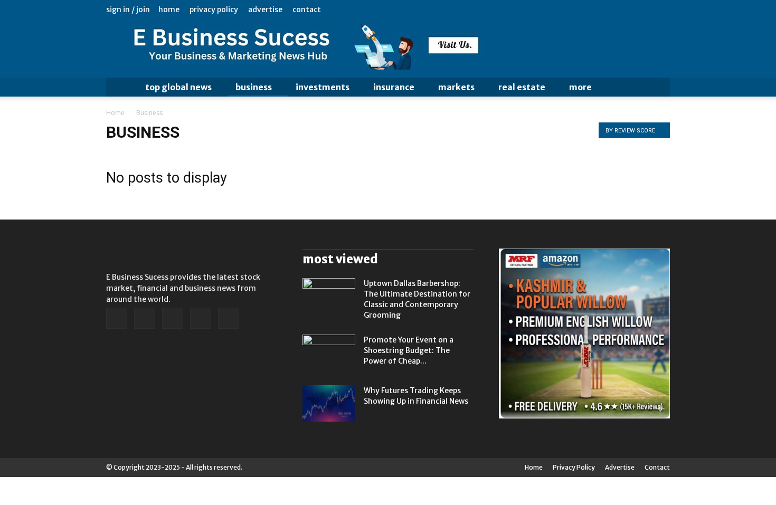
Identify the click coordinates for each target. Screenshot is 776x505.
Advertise (265, 9)
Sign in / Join (128, 9)
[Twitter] (644, 9)
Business (253, 87)
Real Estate (521, 87)
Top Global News (178, 87)
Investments (322, 87)
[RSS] (627, 9)
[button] (657, 87)
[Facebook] (592, 9)
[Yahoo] (662, 9)
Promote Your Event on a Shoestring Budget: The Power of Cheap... (408, 350)
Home (168, 9)
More (580, 87)
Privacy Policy (214, 9)
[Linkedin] (610, 9)
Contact (306, 9)
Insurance (393, 87)
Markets (456, 87)
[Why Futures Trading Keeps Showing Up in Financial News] (328, 403)
